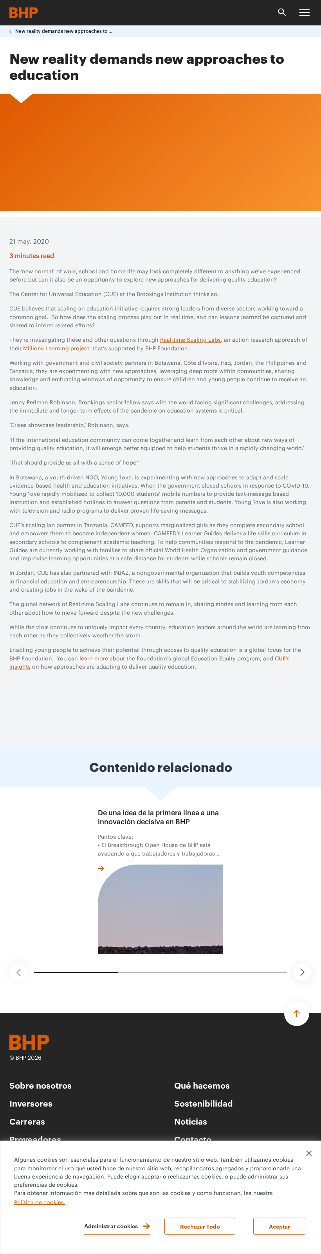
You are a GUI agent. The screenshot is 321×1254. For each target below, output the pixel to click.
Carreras (27, 1121)
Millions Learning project (56, 349)
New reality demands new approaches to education (64, 31)
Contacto (192, 1139)
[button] (18, 972)
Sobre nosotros (40, 1085)
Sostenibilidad (203, 1103)
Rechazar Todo (200, 1226)
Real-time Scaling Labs (190, 340)
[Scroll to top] (296, 1013)
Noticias (190, 1121)
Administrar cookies (111, 1225)
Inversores (30, 1103)
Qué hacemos (202, 1085)
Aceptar (279, 1226)
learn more (93, 659)
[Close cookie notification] (309, 1153)
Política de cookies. (39, 1202)
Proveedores (35, 1139)
